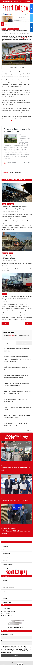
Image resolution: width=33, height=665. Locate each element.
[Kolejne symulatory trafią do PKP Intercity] (16, 484)
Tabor (4, 591)
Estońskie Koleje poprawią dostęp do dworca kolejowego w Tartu (16, 257)
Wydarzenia (15, 28)
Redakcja (5, 546)
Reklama (5, 560)
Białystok (23, 38)
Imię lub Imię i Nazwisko (7, 634)
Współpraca (6, 553)
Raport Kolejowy (14, 211)
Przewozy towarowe (8, 587)
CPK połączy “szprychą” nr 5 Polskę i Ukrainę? (6, 323)
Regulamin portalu (8, 564)
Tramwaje (4, 294)
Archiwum (6, 557)
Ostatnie (24, 343)
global (10, 253)
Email (2, 640)
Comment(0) (26, 33)
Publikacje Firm (7, 602)
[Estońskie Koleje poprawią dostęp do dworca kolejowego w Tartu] (17, 241)
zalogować (11, 335)
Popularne (9, 343)
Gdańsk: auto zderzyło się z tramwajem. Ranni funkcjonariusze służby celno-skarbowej (17, 298)
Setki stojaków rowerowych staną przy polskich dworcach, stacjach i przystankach (16, 208)
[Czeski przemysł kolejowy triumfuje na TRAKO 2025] (16, 451)
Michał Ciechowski (16, 33)
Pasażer (4, 28)
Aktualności (5, 253)
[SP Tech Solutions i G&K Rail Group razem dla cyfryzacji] (16, 514)
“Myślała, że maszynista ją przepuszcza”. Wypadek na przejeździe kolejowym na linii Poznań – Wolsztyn (17, 359)
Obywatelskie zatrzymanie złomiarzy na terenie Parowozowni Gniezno (29, 323)
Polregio (9, 28)
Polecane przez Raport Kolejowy (16, 437)
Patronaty (6, 549)
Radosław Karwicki (13, 260)
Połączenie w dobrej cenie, (18, 121)
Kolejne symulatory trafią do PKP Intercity (14, 500)
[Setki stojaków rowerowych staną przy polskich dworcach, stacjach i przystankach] (17, 192)
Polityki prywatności (8, 568)
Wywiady (5, 580)
